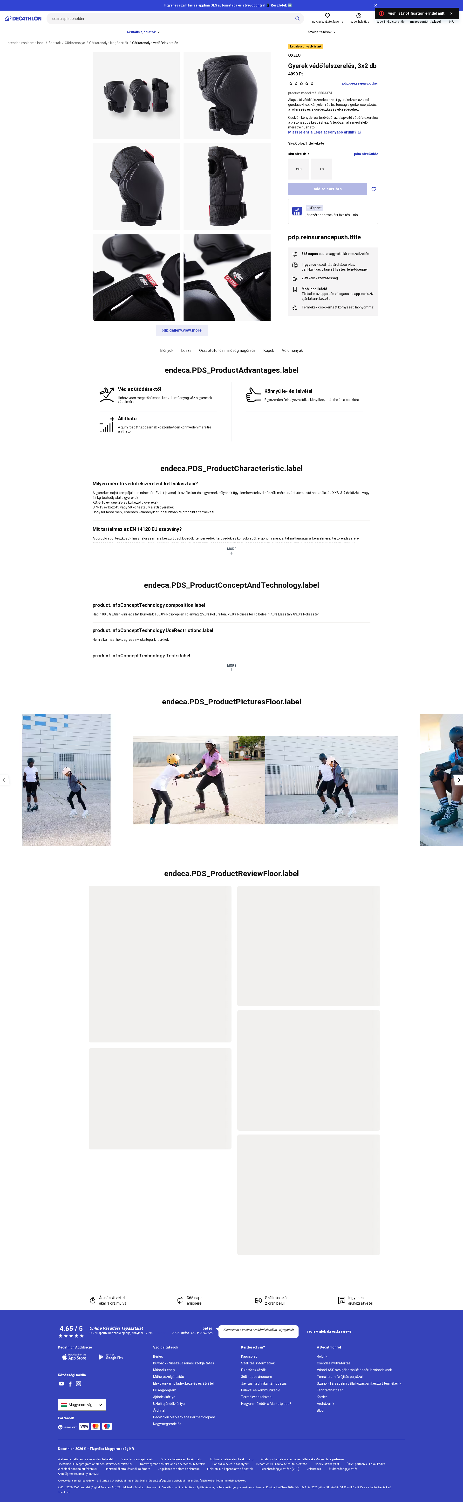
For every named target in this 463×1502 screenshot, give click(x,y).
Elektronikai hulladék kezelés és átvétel (183, 1383)
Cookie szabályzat (327, 1464)
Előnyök (166, 350)
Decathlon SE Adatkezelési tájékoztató (281, 1464)
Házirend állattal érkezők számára (127, 1469)
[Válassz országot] (82, 1405)
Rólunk (322, 1356)
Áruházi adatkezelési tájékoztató (231, 1459)
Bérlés (158, 1356)
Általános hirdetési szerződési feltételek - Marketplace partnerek (302, 1459)
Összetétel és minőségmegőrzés (227, 350)
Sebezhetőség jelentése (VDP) (279, 1469)
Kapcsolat (249, 1356)
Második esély (164, 1370)
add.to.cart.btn (328, 189)
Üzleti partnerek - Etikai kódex (366, 1464)
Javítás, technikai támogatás (264, 1383)
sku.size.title (298, 154)
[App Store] (77, 1357)
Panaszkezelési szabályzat (230, 1464)
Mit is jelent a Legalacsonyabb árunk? (322, 132)
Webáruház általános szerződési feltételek (86, 1459)
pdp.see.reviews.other (360, 83)
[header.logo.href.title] (23, 18)
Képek (268, 350)
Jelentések (314, 1469)
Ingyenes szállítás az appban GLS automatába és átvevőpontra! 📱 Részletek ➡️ (228, 5)
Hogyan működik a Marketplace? (266, 1404)
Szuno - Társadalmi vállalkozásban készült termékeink (359, 1383)
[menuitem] (143, 32)
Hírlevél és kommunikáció (260, 1390)
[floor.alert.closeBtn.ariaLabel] (451, 13)
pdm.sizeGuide (366, 154)
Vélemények (292, 350)
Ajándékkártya (164, 1397)
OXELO (294, 55)
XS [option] (322, 169)
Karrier (322, 1397)
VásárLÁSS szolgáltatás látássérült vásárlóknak (354, 1370)
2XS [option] (298, 169)
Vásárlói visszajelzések (137, 1459)
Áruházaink (325, 1404)
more (231, 549)
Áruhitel (159, 1410)
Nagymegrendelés (167, 1424)
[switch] (374, 189)
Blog (320, 1410)
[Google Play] (113, 1357)
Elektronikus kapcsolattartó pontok (230, 1469)
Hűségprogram (164, 1390)
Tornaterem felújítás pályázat (340, 1377)
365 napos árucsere (256, 1377)
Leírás (186, 350)
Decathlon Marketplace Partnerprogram (184, 1417)
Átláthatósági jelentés (343, 1469)
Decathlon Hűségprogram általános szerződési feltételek (95, 1464)
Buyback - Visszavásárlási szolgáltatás (183, 1363)
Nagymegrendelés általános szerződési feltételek (172, 1464)
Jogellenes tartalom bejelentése (178, 1469)
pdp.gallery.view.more (182, 330)
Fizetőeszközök (253, 1370)
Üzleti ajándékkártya (169, 1404)
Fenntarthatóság (330, 1390)
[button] (231, 370)
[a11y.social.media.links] (61, 1384)
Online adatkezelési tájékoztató (181, 1459)
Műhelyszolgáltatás (168, 1377)
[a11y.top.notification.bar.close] (375, 5)
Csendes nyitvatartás (334, 1363)
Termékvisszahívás (256, 1397)
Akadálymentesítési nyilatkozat (78, 1473)
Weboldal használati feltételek (77, 1469)
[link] (329, 1332)
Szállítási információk (258, 1363)
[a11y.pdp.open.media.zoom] (136, 95)
